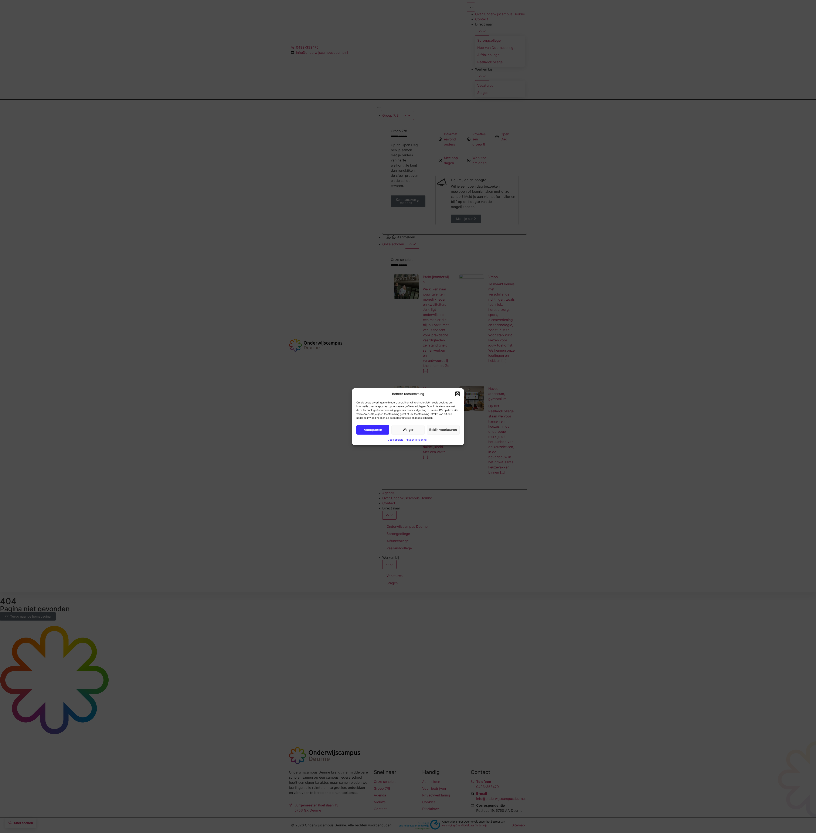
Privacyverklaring (415, 439)
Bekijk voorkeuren (443, 429)
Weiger (408, 429)
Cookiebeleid (395, 439)
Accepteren (373, 429)
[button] (457, 394)
